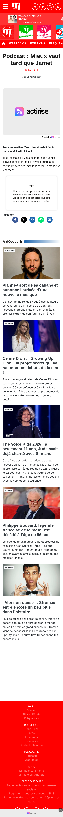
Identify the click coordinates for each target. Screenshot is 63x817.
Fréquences (31, 718)
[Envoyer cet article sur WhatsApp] (40, 221)
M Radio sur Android (31, 774)
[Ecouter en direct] (42, 6)
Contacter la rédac (32, 745)
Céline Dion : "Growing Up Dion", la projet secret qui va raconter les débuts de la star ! (30, 365)
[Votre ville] (35, 6)
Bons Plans (31, 729)
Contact (31, 710)
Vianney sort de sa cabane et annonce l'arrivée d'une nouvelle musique (30, 290)
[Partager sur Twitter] (23, 221)
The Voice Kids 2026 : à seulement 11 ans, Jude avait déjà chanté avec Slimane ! (30, 449)
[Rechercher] (50, 6)
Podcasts (31, 755)
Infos (31, 733)
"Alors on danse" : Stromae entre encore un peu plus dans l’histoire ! (29, 607)
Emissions (37, 43)
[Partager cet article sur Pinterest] (31, 221)
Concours (31, 741)
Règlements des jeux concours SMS (31, 793)
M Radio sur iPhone (31, 770)
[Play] (4, 29)
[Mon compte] (58, 6)
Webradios (17, 43)
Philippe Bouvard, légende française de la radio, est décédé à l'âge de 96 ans (28, 530)
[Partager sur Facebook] (14, 221)
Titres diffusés (32, 714)
